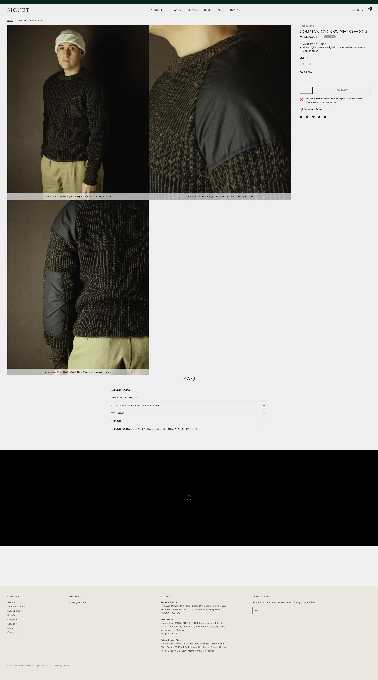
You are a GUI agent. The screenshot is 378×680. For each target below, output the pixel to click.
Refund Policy (120, 389)
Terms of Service (16, 606)
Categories (13, 619)
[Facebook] (301, 116)
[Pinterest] (314, 116)
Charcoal (303, 78)
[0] (368, 10)
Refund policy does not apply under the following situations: (154, 428)
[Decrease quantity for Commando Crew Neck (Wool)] (302, 90)
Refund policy (14, 611)
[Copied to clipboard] (325, 116)
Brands (11, 615)
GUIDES (208, 10)
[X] (308, 116)
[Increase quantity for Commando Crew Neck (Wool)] (310, 90)
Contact (11, 632)
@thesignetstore (77, 602)
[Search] (363, 10)
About (10, 628)
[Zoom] (143, 31)
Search (11, 602)
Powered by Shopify (60, 666)
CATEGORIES (156, 10)
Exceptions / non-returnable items (135, 405)
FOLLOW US (76, 597)
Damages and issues (124, 397)
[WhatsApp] (319, 116)
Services (12, 623)
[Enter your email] (337, 610)
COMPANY (13, 597)
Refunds (116, 421)
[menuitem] (158, 10)
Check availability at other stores (321, 102)
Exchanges (118, 413)
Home (10, 20)
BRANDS (176, 10)
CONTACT (236, 10)
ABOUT (222, 10)
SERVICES (193, 10)
